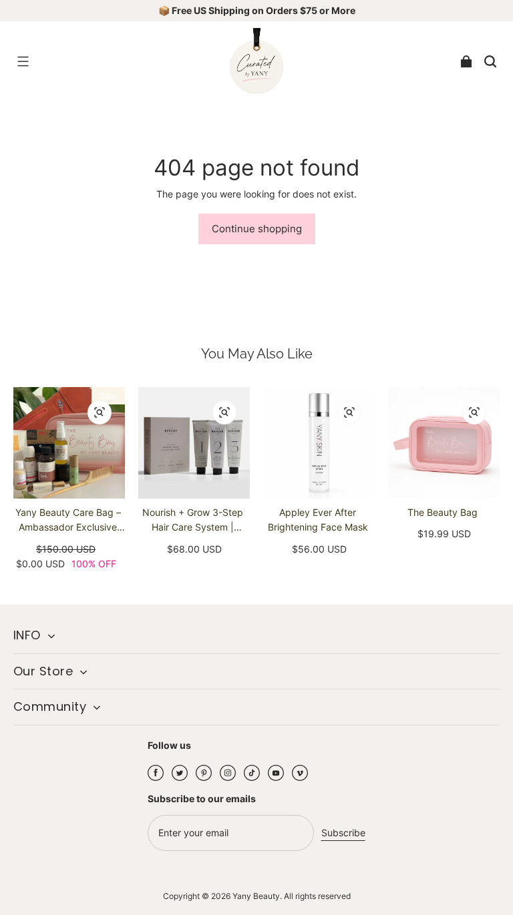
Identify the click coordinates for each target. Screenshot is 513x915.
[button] (22, 61)
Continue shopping (257, 228)
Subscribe (343, 832)
